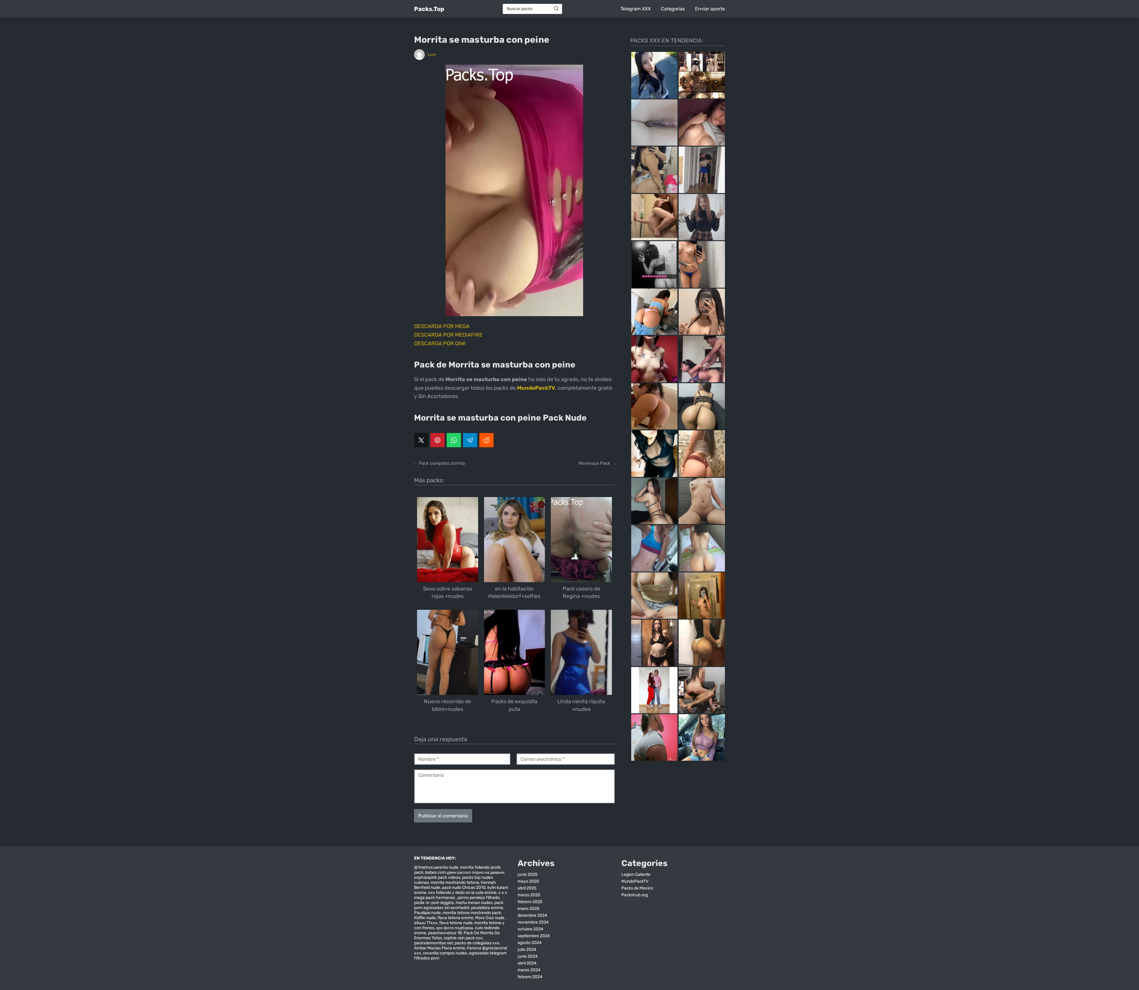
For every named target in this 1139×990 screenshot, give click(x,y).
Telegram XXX (636, 9)
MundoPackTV (634, 881)
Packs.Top (429, 8)
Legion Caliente (635, 874)
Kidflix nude (425, 917)
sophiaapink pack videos (437, 877)
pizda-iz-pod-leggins (434, 902)
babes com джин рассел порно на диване (464, 872)
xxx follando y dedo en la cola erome (462, 892)
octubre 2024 (530, 929)
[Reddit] (486, 440)
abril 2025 (527, 888)
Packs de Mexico (637, 888)
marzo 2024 (529, 970)
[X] (421, 440)
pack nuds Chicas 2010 (464, 887)
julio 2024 (527, 949)
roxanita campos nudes (445, 953)
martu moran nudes (474, 902)
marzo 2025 (529, 894)
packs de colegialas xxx (477, 943)
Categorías (673, 9)
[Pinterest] (437, 440)
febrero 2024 (530, 976)
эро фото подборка (454, 927)
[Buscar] (556, 8)
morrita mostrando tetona (455, 882)
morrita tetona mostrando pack (472, 912)
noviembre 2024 (533, 922)
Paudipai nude (427, 912)
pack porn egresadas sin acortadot (458, 905)
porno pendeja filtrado (478, 897)
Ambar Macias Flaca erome (439, 948)
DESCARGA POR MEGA (442, 326)
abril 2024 (527, 963)
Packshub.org (634, 894)
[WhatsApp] (454, 440)
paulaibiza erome (487, 907)
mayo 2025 (528, 881)
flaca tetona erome (455, 917)
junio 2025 (527, 874)
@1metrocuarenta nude (436, 867)
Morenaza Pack (594, 463)
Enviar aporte (710, 9)
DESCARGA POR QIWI (440, 343)
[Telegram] (470, 440)
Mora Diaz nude (490, 917)
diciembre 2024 (532, 915)
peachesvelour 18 (445, 932)
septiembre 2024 (534, 935)
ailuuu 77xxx (426, 922)
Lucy (432, 54)
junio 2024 (528, 956)
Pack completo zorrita (442, 463)
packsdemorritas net (433, 943)
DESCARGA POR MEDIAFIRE (448, 335)
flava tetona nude (456, 922)
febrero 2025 (530, 901)
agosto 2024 (530, 942)
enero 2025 (528, 908)
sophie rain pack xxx (463, 937)
